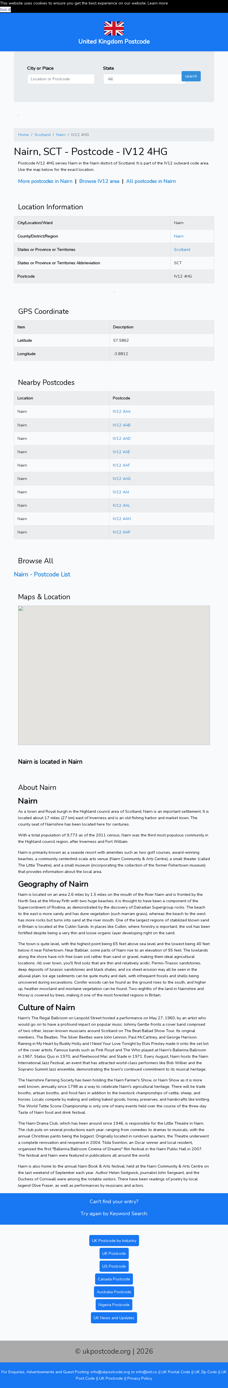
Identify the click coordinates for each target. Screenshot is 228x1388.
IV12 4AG (122, 478)
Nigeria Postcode (114, 1304)
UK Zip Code (206, 1372)
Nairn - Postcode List (42, 574)
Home (23, 134)
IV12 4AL (121, 505)
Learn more (158, 3)
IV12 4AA (122, 411)
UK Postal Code (176, 1372)
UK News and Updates (114, 1318)
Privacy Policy (139, 1378)
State (108, 68)
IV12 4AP (121, 532)
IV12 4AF (121, 465)
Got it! (5, 9)
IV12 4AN (122, 518)
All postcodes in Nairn (151, 181)
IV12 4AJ (121, 492)
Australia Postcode (114, 1292)
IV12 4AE (121, 452)
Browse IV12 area (99, 181)
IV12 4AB (121, 425)
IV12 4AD (122, 438)
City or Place (40, 68)
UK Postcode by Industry (114, 1240)
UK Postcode (114, 1253)
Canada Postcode (114, 1279)
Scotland (42, 134)
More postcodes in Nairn (45, 181)
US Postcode (114, 1266)
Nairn (61, 134)
